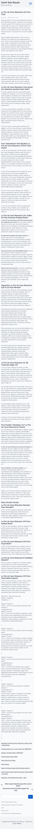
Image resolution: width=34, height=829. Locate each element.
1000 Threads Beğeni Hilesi (9, 802)
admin (4, 17)
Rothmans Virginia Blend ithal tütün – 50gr (13, 777)
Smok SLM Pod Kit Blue (8, 760)
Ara (30, 796)
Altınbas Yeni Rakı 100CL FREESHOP (12, 753)
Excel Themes (17, 823)
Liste (2, 807)
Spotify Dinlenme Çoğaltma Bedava (11, 813)
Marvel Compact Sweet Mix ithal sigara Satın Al (15, 768)
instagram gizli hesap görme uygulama (12, 805)
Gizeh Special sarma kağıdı (9, 756)
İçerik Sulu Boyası (10, 2)
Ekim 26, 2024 (14, 17)
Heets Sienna (5, 764)
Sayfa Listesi (4, 810)
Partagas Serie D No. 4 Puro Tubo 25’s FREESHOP (16, 749)
